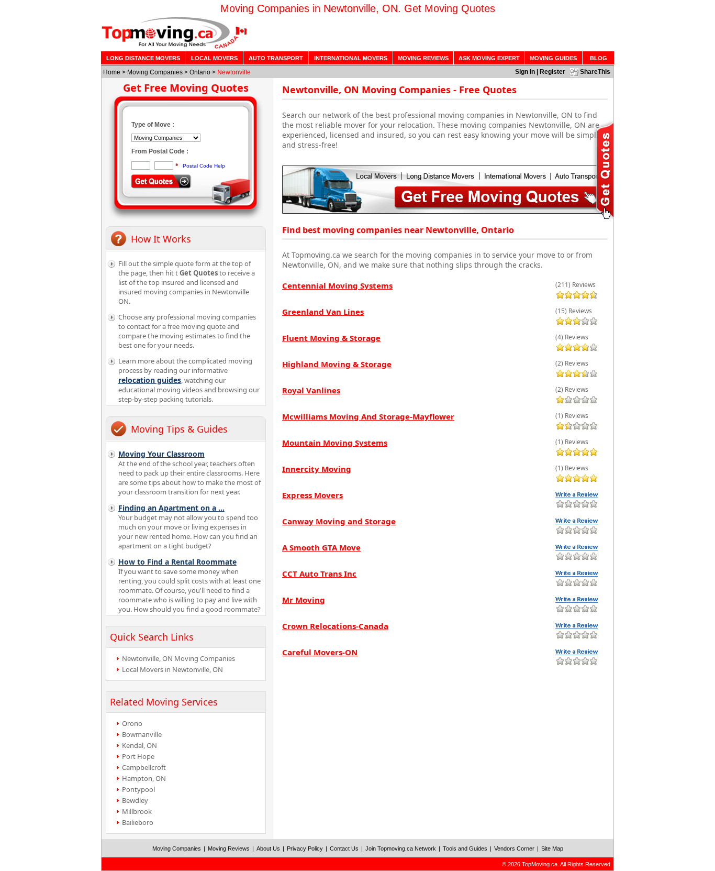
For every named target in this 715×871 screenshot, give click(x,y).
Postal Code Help (204, 166)
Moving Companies (155, 72)
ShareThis (595, 71)
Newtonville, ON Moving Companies (178, 658)
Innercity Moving (316, 469)
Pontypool (138, 789)
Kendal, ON (139, 745)
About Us (268, 848)
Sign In (525, 71)
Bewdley (135, 800)
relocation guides (149, 380)
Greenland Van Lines (323, 311)
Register (552, 71)
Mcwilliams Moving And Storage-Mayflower (368, 416)
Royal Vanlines (311, 390)
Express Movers (312, 495)
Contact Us (344, 848)
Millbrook (137, 811)
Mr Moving (303, 599)
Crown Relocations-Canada (335, 626)
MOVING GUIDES (553, 58)
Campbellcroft (144, 767)
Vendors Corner (514, 848)
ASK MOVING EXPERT (489, 58)
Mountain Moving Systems (334, 442)
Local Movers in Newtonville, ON (172, 669)
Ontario (199, 72)
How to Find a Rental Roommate (177, 562)
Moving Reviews (229, 848)
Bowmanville (142, 734)
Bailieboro (137, 822)
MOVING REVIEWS (423, 58)
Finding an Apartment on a (171, 508)
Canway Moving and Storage (339, 521)
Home (111, 72)
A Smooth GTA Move (321, 547)
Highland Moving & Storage (337, 364)
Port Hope (138, 756)
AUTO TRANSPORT (276, 58)
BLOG (598, 58)
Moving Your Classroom (161, 454)
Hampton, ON (144, 778)
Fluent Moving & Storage (331, 338)
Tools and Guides (465, 848)
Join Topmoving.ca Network (400, 848)
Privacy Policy (305, 848)
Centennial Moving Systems (337, 285)
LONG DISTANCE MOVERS (143, 58)
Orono (132, 723)
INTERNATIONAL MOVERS (350, 58)
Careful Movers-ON (320, 652)
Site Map (552, 848)
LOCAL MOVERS (214, 58)
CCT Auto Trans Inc (319, 573)
